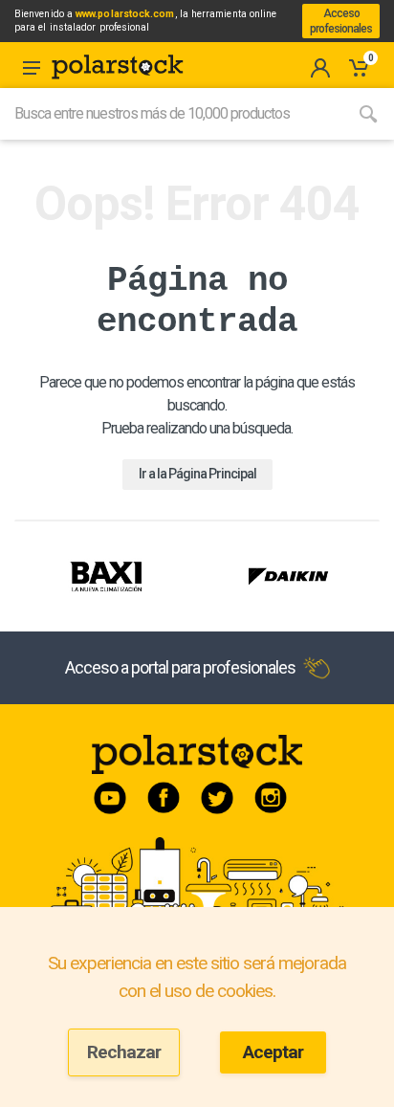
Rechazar (124, 1052)
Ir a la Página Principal (197, 473)
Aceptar (273, 1052)
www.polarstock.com (125, 14)
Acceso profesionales (341, 21)
